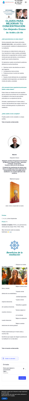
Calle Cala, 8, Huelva (19, 3)
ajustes (13, 395)
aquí (10, 232)
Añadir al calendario (10, 358)
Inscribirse (22, 378)
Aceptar (4, 398)
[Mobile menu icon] (25, 2)
